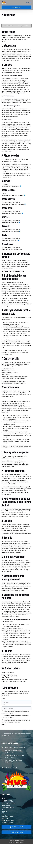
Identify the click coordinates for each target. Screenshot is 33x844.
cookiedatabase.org (7, 383)
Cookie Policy (9, 26)
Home (3, 798)
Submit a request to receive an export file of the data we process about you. (16, 721)
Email (3, 705)
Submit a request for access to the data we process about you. (15, 712)
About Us (4, 811)
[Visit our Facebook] (3, 767)
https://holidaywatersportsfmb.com (19, 49)
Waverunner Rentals (8, 807)
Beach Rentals (6, 805)
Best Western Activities (8, 802)
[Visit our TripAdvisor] (9, 767)
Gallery (4, 815)
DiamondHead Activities (9, 804)
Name (3, 698)
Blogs (3, 809)
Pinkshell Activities (7, 800)
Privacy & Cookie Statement (16, 842)
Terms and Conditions (8, 816)
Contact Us (5, 818)
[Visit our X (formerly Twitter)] (13, 767)
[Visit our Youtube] (16, 767)
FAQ (3, 813)
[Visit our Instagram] (6, 767)
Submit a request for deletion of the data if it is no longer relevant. (16, 716)
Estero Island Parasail (8, 820)
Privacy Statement (23, 26)
